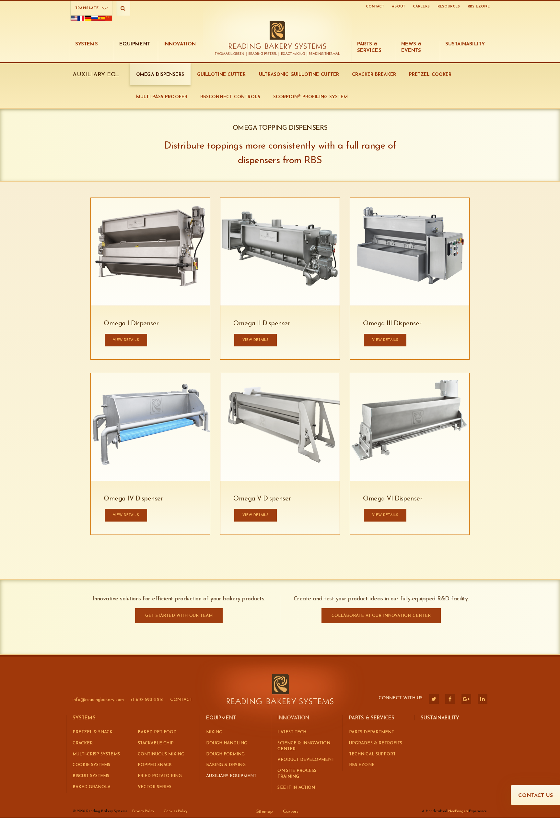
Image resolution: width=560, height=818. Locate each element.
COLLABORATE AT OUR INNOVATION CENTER (381, 616)
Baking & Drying (226, 765)
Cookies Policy (175, 811)
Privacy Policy (143, 811)
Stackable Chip (156, 743)
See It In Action (296, 788)
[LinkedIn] (482, 699)
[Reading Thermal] (323, 54)
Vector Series (154, 787)
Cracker (83, 743)
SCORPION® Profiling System (310, 97)
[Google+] (466, 699)
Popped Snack (155, 765)
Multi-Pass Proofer (161, 97)
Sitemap (264, 811)
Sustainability (440, 718)
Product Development (305, 760)
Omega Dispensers (160, 74)
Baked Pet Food (157, 732)
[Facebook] (450, 699)
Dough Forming (225, 754)
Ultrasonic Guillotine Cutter (299, 74)
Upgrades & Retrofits (375, 743)
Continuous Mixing (161, 754)
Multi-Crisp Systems (96, 754)
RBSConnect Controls (230, 97)
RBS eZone (479, 6)
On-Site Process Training (296, 774)
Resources (449, 6)
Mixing (214, 732)
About (398, 6)
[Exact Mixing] (293, 54)
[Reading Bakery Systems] (277, 35)
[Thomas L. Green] (231, 54)
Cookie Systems (91, 765)
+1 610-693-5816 (147, 699)
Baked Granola (92, 787)
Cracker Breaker (374, 74)
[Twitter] (434, 699)
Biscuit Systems (91, 776)
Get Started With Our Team (179, 616)
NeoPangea (458, 811)
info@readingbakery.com (98, 699)
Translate (87, 8)
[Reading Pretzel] (263, 54)
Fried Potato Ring (160, 776)
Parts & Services (371, 718)
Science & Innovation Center (303, 746)
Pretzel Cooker (430, 74)
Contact (375, 6)
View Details (385, 340)
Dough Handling (226, 743)
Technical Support (372, 754)
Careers (421, 6)
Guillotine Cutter (221, 74)
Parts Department (371, 732)
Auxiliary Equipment (231, 776)
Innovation (293, 718)
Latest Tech (291, 732)
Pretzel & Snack (92, 732)
